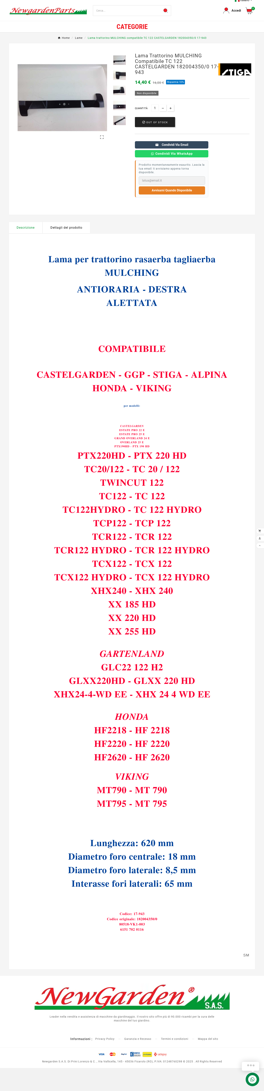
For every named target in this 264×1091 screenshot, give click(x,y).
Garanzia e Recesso (137, 1038)
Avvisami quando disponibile (172, 190)
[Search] (166, 10)
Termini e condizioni (174, 1038)
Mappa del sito (208, 1038)
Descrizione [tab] (26, 227)
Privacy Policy (105, 1038)
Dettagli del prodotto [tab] (66, 227)
